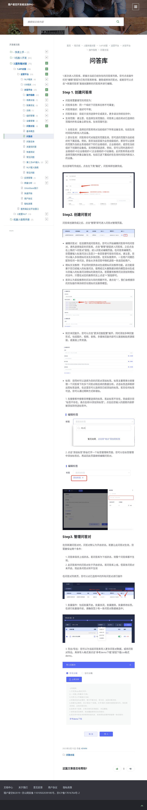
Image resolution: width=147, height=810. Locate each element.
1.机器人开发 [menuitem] (20, 57)
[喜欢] (117, 769)
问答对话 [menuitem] (30, 126)
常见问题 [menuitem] (30, 157)
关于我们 (23, 787)
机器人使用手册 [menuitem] (21, 219)
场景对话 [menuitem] (30, 100)
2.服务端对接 (89, 45)
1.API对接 (103, 45)
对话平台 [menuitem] (28, 89)
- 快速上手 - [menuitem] (19, 52)
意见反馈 (37, 787)
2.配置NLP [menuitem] (22, 214)
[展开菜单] (135, 6)
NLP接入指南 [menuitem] (32, 167)
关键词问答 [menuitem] (31, 146)
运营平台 (115, 45)
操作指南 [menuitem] (30, 95)
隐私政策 (67, 787)
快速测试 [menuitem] (30, 151)
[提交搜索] (118, 21)
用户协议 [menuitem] (28, 198)
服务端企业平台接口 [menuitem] (30, 208)
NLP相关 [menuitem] (28, 79)
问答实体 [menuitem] (30, 141)
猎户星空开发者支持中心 (20, 4)
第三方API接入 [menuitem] (33, 162)
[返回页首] (142, 805)
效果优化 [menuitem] (30, 105)
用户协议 (52, 787)
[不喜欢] (130, 769)
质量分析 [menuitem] (28, 183)
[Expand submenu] (46, 51)
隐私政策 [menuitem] (28, 203)
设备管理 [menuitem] (30, 120)
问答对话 (104, 49)
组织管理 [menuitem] (30, 115)
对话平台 (126, 45)
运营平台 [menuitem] (25, 74)
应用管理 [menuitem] (28, 177)
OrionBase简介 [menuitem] (31, 188)
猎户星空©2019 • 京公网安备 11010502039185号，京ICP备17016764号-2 (42, 792)
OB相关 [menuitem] (27, 84)
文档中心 (8, 787)
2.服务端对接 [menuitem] (20, 63)
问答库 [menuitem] (29, 136)
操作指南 (93, 49)
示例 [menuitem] (28, 110)
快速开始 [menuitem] (28, 193)
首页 (69, 45)
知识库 (77, 45)
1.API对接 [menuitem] (21, 69)
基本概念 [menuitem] (30, 131)
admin (84, 748)
